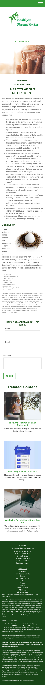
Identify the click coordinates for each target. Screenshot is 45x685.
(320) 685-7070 (24, 41)
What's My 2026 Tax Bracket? (22, 471)
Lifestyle (23, 585)
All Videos (22, 590)
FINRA (4, 628)
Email (7, 342)
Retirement (22, 571)
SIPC (7, 628)
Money (22, 583)
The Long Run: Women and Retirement (22, 424)
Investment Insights (22, 574)
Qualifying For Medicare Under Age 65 (22, 521)
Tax (22, 581)
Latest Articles (22, 587)
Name (7, 328)
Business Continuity (28, 680)
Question (7, 355)
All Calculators (22, 592)
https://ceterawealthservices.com (33, 661)
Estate (22, 576)
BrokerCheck (5, 596)
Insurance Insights (22, 578)
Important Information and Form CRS (12, 680)
